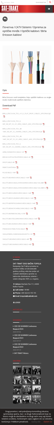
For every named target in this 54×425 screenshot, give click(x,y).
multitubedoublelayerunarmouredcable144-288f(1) (24, 188)
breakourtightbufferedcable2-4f (17, 157)
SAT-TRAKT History (21, 353)
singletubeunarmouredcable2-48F (17, 244)
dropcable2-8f (9, 162)
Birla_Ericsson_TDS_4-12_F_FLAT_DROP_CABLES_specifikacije (27, 113)
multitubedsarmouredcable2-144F (17, 193)
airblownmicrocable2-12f (13, 152)
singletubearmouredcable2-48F (16, 239)
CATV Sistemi (23, 27)
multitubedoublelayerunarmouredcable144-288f (23, 183)
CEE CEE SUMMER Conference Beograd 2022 (25, 347)
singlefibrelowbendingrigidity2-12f (18, 234)
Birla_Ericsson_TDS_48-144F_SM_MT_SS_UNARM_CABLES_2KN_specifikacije (22, 130)
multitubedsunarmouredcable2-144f (18, 198)
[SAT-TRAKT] (10, 9)
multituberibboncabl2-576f (14, 213)
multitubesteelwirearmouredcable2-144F (20, 219)
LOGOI (17, 302)
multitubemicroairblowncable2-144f (18, 208)
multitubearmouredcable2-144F (16, 177)
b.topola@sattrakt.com (28, 296)
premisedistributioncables (14, 229)
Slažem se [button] (48, 422)
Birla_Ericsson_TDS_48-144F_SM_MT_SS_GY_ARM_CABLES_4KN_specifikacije (23, 137)
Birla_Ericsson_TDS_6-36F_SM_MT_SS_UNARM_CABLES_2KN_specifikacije (22, 145)
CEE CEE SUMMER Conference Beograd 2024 (25, 329)
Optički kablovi (30, 31)
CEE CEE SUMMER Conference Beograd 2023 (25, 338)
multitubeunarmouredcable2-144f (17, 224)
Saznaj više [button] (35, 421)
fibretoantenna (9, 167)
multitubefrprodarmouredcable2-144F (19, 203)
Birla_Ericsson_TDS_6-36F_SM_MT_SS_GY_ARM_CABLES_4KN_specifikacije (22, 122)
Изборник (49, 9)
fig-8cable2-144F (9, 172)
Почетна (8, 27)
